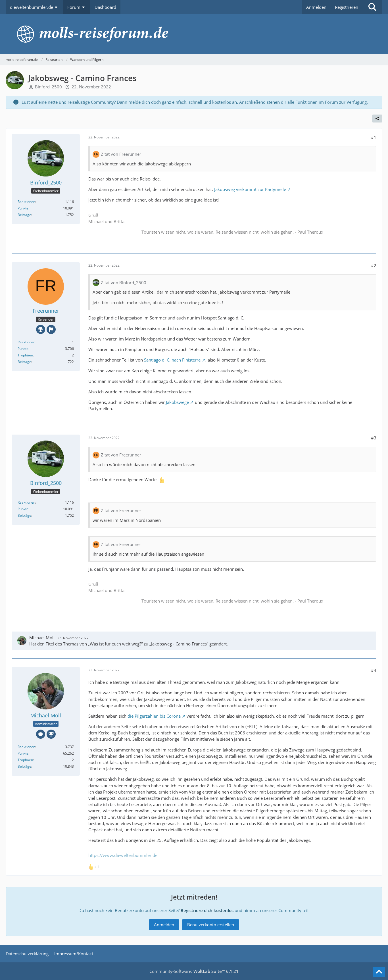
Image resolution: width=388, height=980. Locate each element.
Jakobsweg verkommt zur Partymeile (250, 189)
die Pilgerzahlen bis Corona (154, 716)
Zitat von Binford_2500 (123, 282)
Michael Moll (42, 637)
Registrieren (346, 7)
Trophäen (25, 355)
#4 (373, 670)
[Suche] (372, 7)
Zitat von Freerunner (121, 154)
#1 (373, 137)
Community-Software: (194, 971)
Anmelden (316, 7)
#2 (373, 265)
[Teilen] (377, 118)
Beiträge (24, 214)
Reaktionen (26, 201)
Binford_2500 (48, 87)
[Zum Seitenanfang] (379, 972)
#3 (373, 438)
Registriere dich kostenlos (207, 910)
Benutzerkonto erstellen (210, 924)
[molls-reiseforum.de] (194, 34)
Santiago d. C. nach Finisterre (172, 360)
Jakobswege (177, 402)
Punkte (23, 208)
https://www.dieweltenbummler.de (122, 855)
